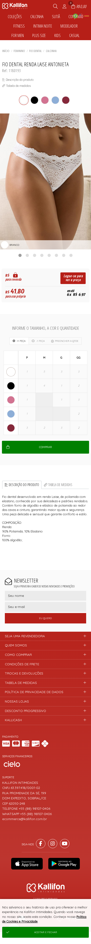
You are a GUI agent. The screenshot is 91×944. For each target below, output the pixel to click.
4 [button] (42, 255)
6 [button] (56, 255)
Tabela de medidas (60, 484)
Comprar (45, 447)
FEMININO (19, 51)
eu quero (45, 618)
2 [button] (27, 255)
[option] (45, 181)
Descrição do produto (24, 484)
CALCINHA (51, 51)
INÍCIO (5, 51)
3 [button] (34, 255)
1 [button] (20, 255)
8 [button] (71, 255)
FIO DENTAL (35, 51)
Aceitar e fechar (45, 932)
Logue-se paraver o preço (73, 278)
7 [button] (63, 255)
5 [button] (49, 255)
